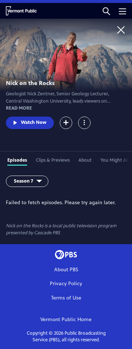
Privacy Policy (66, 283)
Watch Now (34, 122)
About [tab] (85, 160)
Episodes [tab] (17, 160)
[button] (106, 11)
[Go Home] (121, 29)
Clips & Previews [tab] (53, 160)
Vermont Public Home (66, 319)
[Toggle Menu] (84, 123)
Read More (19, 108)
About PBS (66, 270)
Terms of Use (66, 298)
